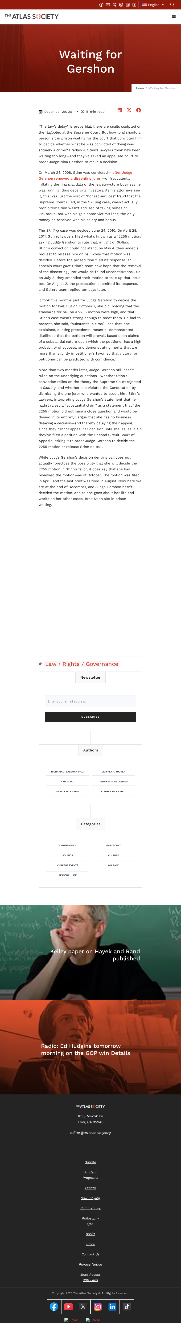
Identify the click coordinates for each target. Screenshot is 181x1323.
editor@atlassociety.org (90, 1133)
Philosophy (113, 845)
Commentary (67, 845)
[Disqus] (90, 592)
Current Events (67, 865)
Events (90, 1188)
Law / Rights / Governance (81, 664)
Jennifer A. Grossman (113, 781)
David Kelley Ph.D (67, 791)
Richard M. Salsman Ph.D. (67, 771)
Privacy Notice (90, 1264)
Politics (67, 855)
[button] (153, 4)
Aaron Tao (67, 781)
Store (90, 1244)
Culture (113, 855)
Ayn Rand (113, 865)
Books (90, 1234)
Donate (90, 1162)
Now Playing (90, 1198)
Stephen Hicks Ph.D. (113, 791)
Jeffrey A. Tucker (113, 771)
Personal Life (68, 875)
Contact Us (90, 1254)
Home (140, 88)
